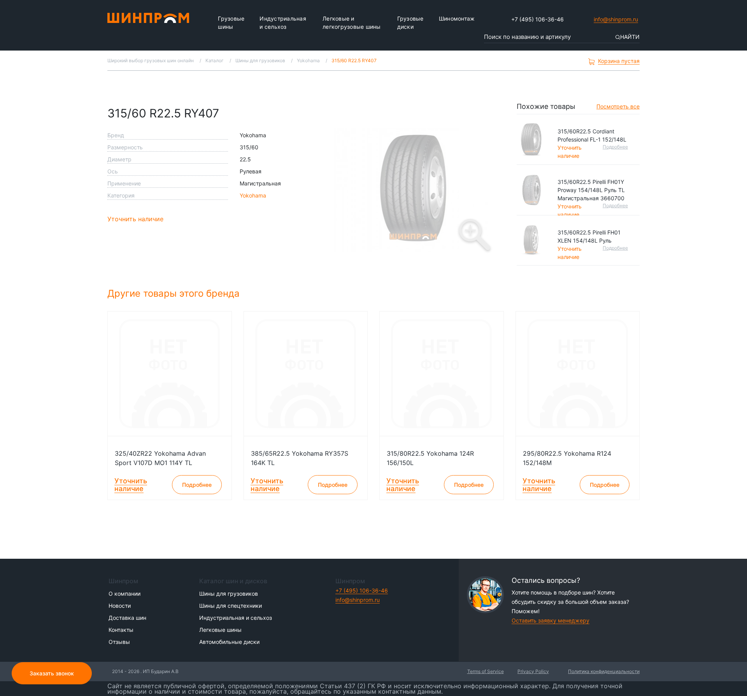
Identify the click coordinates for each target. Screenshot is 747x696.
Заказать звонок (52, 673)
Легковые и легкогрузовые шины (352, 22)
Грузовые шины (231, 22)
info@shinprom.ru (616, 19)
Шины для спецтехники (230, 605)
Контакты (121, 629)
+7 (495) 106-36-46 (537, 19)
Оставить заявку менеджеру (550, 620)
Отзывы (119, 641)
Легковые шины (220, 629)
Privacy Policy (533, 671)
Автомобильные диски (229, 641)
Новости (120, 605)
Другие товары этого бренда (174, 293)
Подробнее (615, 147)
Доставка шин (127, 617)
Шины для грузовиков (228, 593)
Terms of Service (485, 671)
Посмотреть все (618, 106)
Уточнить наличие (135, 219)
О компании (124, 593)
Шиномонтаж (457, 18)
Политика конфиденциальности (604, 671)
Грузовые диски (410, 22)
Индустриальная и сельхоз (283, 22)
